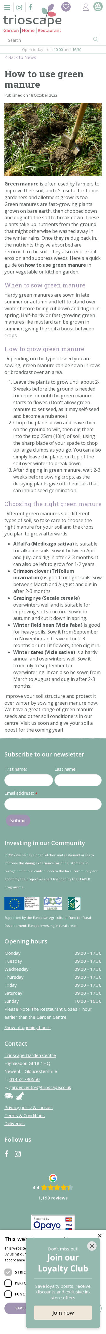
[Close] (92, 1246)
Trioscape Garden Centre (30, 1055)
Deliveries (14, 1123)
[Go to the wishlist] (66, 7)
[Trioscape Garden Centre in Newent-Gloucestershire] (32, 19)
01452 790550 (24, 1079)
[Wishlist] (66, 7)
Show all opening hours (27, 1027)
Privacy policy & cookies (28, 1107)
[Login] (85, 7)
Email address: (20, 793)
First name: (15, 769)
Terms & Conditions (24, 1115)
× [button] (99, 1236)
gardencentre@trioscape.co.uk (40, 1087)
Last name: (65, 769)
